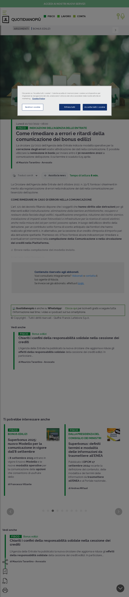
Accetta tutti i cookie (94, 107)
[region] (64, 101)
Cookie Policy (38, 98)
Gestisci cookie (32, 107)
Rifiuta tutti (69, 107)
